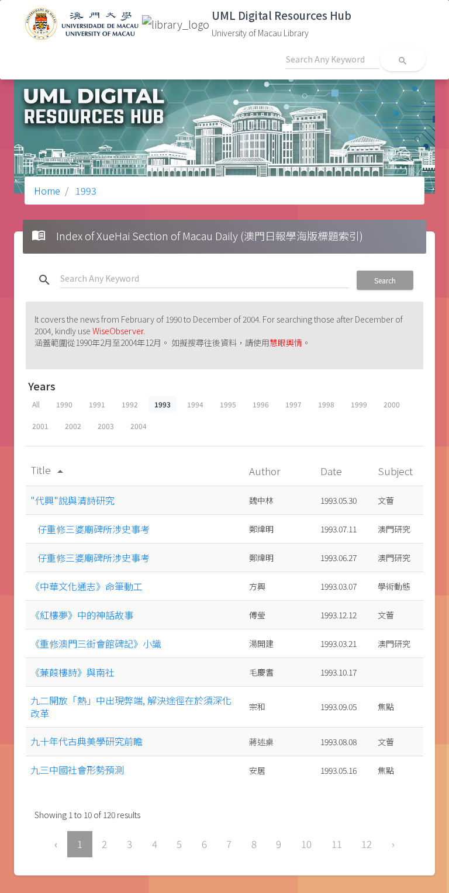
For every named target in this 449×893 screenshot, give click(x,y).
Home (47, 191)
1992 (130, 404)
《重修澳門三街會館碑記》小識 (95, 643)
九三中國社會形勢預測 (77, 770)
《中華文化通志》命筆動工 (86, 586)
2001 (40, 426)
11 (336, 844)
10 (306, 844)
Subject (396, 470)
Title (48, 469)
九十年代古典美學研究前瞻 (86, 741)
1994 (195, 404)
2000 (392, 404)
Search (385, 280)
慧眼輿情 (286, 342)
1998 (326, 404)
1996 (261, 404)
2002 (73, 426)
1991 (97, 404)
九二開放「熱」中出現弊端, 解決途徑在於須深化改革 (131, 706)
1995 (228, 404)
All (36, 404)
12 (366, 844)
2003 (106, 426)
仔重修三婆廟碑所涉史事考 (90, 529)
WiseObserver (117, 331)
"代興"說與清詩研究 (72, 500)
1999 (359, 404)
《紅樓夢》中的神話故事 (81, 615)
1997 (293, 404)
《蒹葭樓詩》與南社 (72, 672)
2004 (138, 426)
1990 (64, 404)
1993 (84, 191)
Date (332, 470)
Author (265, 470)
